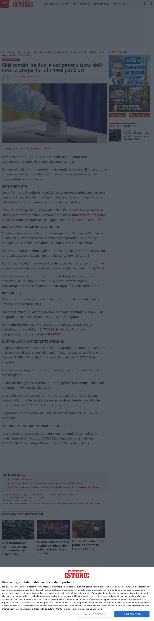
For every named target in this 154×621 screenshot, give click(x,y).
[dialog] (77, 594)
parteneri (18, 587)
